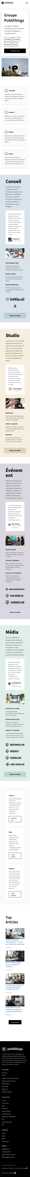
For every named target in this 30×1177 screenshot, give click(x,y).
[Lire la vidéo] (15, 68)
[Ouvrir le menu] (27, 3)
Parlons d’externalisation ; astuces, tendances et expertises (14, 964)
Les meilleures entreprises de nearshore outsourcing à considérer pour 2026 (15, 987)
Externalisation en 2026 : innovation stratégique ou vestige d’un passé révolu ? (14, 1009)
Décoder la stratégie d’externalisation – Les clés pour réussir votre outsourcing (15, 942)
